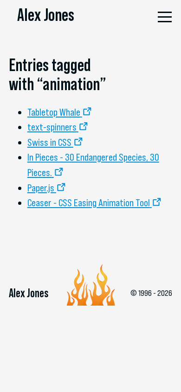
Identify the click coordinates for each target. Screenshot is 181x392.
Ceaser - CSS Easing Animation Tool (88, 202)
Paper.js (40, 187)
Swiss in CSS (49, 142)
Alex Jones (45, 15)
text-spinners (52, 126)
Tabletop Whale (53, 112)
